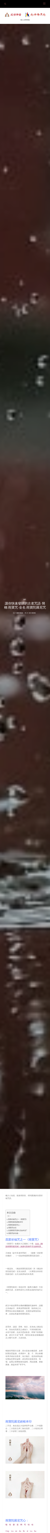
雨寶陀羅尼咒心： (14, 1225)
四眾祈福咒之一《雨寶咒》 (18, 1219)
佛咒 (24, 599)
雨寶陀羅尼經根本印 (15, 1222)
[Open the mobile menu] (44, 3)
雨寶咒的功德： (14, 1233)
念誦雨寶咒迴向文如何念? (17, 1230)
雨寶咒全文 (12, 1227)
